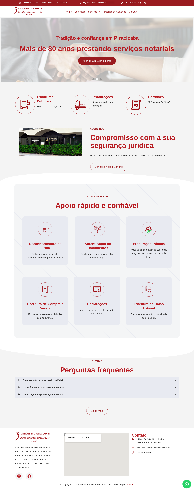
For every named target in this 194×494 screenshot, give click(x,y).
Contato (133, 12)
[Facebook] (29, 476)
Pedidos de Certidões (115, 12)
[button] (93, 79)
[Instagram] (19, 476)
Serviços (92, 12)
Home (69, 12)
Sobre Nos (80, 12)
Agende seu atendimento (97, 60)
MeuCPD (130, 484)
